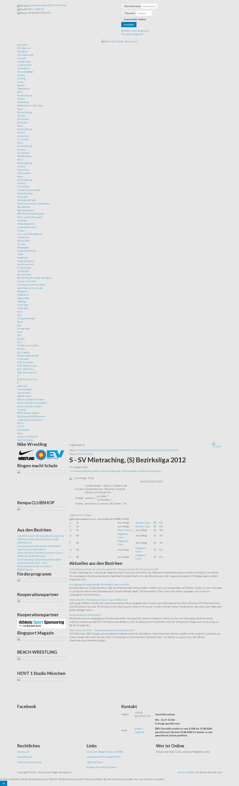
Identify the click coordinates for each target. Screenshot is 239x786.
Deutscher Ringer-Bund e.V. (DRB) (105, 751)
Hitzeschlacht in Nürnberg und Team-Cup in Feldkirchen (98, 599)
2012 (158, 450)
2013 (153, 450)
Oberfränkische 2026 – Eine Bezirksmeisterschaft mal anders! (102, 630)
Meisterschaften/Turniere (31, 399)
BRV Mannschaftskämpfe (30, 213)
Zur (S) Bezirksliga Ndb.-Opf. (111, 471)
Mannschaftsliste (152, 471)
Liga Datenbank (95, 762)
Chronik (21, 58)
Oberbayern (23, 88)
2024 (91, 450)
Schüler (21, 338)
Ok (3, 783)
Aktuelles (22, 220)
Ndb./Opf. (22, 385)
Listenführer (23, 68)
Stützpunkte (23, 240)
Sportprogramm (25, 210)
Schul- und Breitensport (29, 217)
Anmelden (129, 24)
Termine (21, 244)
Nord (20, 311)
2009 (175, 450)
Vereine (21, 75)
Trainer (21, 230)
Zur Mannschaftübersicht (83, 471)
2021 (108, 450)
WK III (20, 426)
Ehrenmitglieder (25, 71)
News (20, 91)
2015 (142, 450)
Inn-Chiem (23, 139)
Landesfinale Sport (27, 227)
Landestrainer (24, 64)
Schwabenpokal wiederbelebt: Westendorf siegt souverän (99, 584)
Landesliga (22, 308)
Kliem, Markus (125, 530)
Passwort (130, 13)
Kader (20, 254)
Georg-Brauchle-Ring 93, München (48, 5)
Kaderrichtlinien (25, 260)
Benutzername (133, 6)
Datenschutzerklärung (29, 762)
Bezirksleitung (24, 95)
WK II (20, 423)
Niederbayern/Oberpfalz (30, 105)
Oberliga (21, 301)
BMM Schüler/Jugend (28, 412)
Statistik (21, 78)
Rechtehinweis (25, 756)
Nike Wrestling (25, 439)
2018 (125, 450)
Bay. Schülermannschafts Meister (28, 345)
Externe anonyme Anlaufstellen (33, 203)
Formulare (22, 196)
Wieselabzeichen (26, 223)
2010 (170, 450)
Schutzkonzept (25, 193)
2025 (86, 450)
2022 (102, 450)
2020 (114, 450)
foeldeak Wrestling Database (102, 767)
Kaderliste (22, 257)
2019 (119, 450)
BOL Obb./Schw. (25, 369)
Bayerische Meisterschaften (32, 402)
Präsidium (22, 51)
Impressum (23, 751)
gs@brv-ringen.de (35, 8)
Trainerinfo (23, 237)
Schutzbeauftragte (26, 200)
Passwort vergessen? (132, 34)
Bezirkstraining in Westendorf (85, 614)
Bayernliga (22, 304)
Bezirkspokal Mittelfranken (31, 416)
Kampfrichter (24, 61)
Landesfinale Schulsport (29, 419)
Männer (82, 453)
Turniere (21, 409)
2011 (164, 450)
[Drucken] (217, 444)
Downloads (23, 102)
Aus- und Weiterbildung (29, 233)
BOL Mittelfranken (27, 365)
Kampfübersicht (134, 471)
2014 (147, 450)
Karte (20, 81)
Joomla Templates (186, 772)
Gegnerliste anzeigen (81, 514)
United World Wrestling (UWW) (103, 756)
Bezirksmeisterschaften (29, 406)
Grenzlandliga (24, 389)
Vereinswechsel (25, 264)
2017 (130, 450)
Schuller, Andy (142, 522)
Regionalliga (23, 298)
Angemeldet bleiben (135, 19)
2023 (97, 450)
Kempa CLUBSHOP (27, 436)
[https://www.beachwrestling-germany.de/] (41, 662)
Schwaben (22, 122)
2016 (136, 450)
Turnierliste (23, 271)
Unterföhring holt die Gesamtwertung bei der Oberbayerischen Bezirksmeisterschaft (113, 569)
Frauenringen (24, 267)
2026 (80, 450)
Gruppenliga (23, 328)
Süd (19, 314)
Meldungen (23, 247)
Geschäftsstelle (25, 54)
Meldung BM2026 (26, 250)
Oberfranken (24, 172)
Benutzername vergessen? (135, 30)
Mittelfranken (24, 156)
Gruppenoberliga (26, 318)
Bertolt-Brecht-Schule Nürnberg (34, 277)
